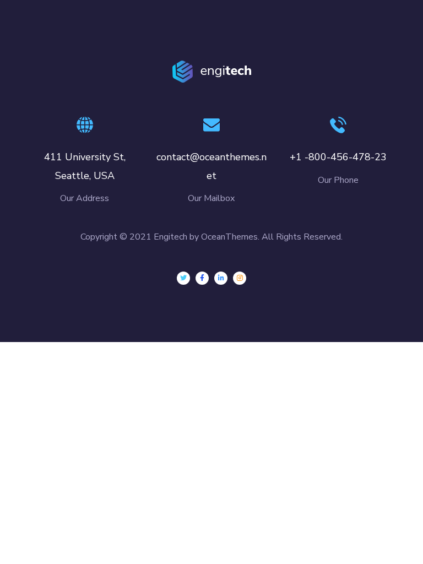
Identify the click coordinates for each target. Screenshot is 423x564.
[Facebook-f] (202, 278)
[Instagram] (239, 278)
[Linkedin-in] (220, 278)
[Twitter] (183, 278)
